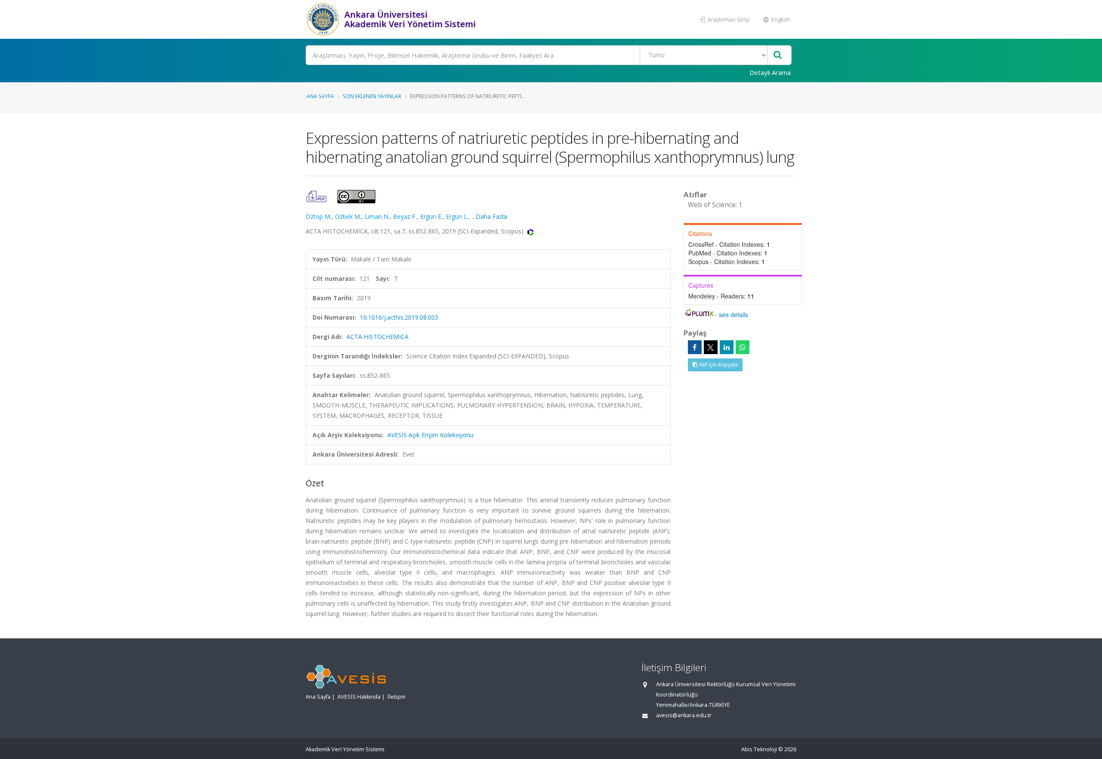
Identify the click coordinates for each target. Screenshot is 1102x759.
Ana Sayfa (320, 96)
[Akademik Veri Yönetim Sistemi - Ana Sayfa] (324, 19)
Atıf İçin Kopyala (718, 364)
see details (733, 314)
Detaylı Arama (770, 72)
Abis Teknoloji (759, 749)
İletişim (396, 696)
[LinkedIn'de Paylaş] (727, 347)
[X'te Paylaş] (711, 347)
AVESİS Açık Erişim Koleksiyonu (430, 435)
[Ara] (777, 55)
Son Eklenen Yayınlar (372, 96)
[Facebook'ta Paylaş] (695, 347)
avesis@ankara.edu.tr (684, 715)
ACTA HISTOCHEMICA (378, 337)
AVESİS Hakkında (359, 696)
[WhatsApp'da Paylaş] (742, 347)
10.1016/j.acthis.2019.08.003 (399, 317)
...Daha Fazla (489, 216)
